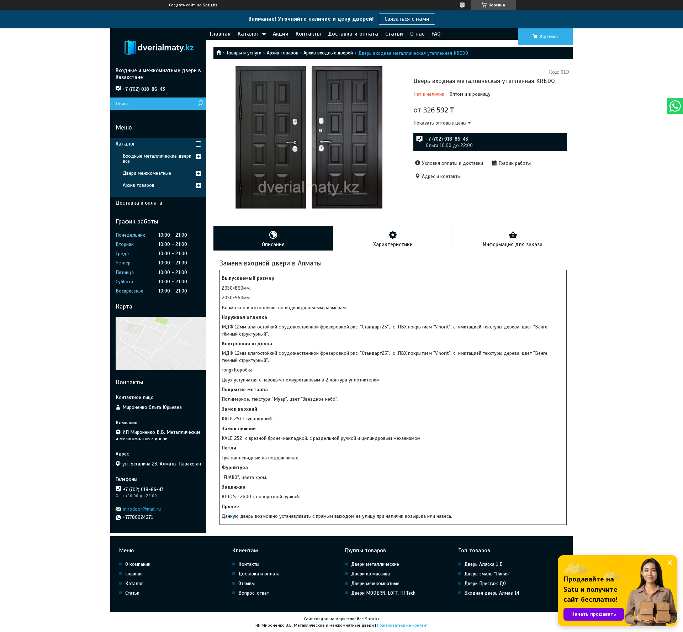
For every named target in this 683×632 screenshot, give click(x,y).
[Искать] (200, 104)
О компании (137, 564)
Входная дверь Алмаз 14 (491, 593)
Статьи (394, 33)
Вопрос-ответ (253, 593)
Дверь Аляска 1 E (483, 564)
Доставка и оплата (353, 33)
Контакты (308, 33)
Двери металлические (375, 564)
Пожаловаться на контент (402, 625)
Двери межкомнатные (147, 173)
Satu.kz (372, 618)
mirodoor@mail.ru (142, 509)
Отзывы (246, 583)
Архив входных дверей (328, 53)
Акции (280, 33)
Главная (220, 33)
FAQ (435, 33)
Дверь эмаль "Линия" (487, 574)
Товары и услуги (243, 53)
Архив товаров (282, 53)
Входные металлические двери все (157, 158)
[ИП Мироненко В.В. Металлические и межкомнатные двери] (158, 47)
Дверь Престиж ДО (485, 583)
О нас (417, 33)
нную (234, 516)
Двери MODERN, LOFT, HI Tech (383, 593)
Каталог (248, 33)
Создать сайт (182, 4)
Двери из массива (370, 574)
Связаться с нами (407, 18)
